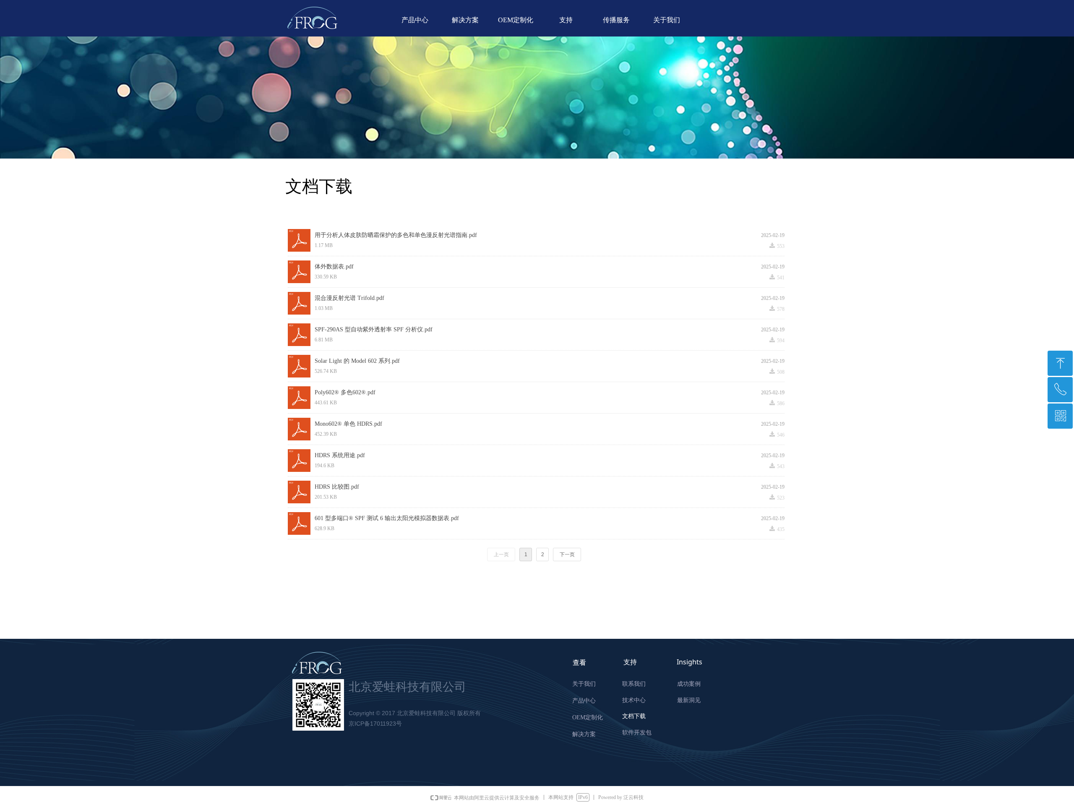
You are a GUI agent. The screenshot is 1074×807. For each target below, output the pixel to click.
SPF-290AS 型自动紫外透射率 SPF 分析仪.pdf (374, 329)
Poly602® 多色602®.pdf (345, 392)
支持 (566, 19)
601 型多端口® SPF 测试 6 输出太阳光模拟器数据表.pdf (387, 518)
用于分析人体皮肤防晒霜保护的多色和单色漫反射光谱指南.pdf (396, 235)
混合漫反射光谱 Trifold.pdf (349, 298)
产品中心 (414, 19)
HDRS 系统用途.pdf (340, 455)
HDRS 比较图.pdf (337, 487)
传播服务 (616, 19)
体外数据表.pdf (334, 266)
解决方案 (465, 19)
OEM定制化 (515, 19)
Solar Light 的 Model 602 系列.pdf (357, 361)
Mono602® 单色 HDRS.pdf (348, 424)
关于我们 (666, 19)
